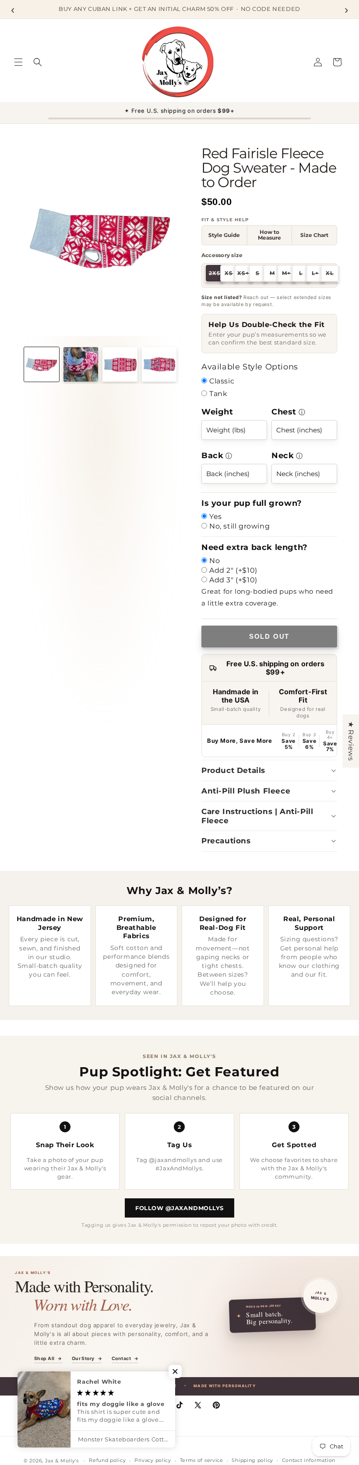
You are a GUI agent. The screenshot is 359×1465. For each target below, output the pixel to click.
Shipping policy (252, 1460)
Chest (283, 412)
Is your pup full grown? (251, 503)
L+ (318, 274)
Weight (217, 412)
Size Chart (314, 235)
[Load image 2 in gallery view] (81, 364)
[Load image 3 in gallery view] (119, 364)
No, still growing (239, 526)
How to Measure (269, 235)
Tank (218, 394)
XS (231, 274)
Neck (282, 455)
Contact (125, 1359)
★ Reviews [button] (351, 740)
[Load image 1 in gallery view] (41, 364)
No (214, 561)
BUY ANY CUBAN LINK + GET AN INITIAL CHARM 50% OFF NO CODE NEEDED (179, 8)
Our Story (87, 1359)
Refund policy (107, 1460)
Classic (221, 381)
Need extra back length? (254, 547)
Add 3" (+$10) (233, 580)
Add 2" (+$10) (233, 570)
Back (212, 455)
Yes (215, 516)
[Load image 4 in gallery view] (159, 364)
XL (332, 274)
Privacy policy (152, 1460)
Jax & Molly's (62, 1461)
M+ (288, 274)
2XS (216, 274)
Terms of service (201, 1460)
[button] (18, 62)
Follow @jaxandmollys (179, 1207)
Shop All (48, 1359)
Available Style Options (249, 367)
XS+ (244, 274)
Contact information (308, 1460)
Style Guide (224, 235)
